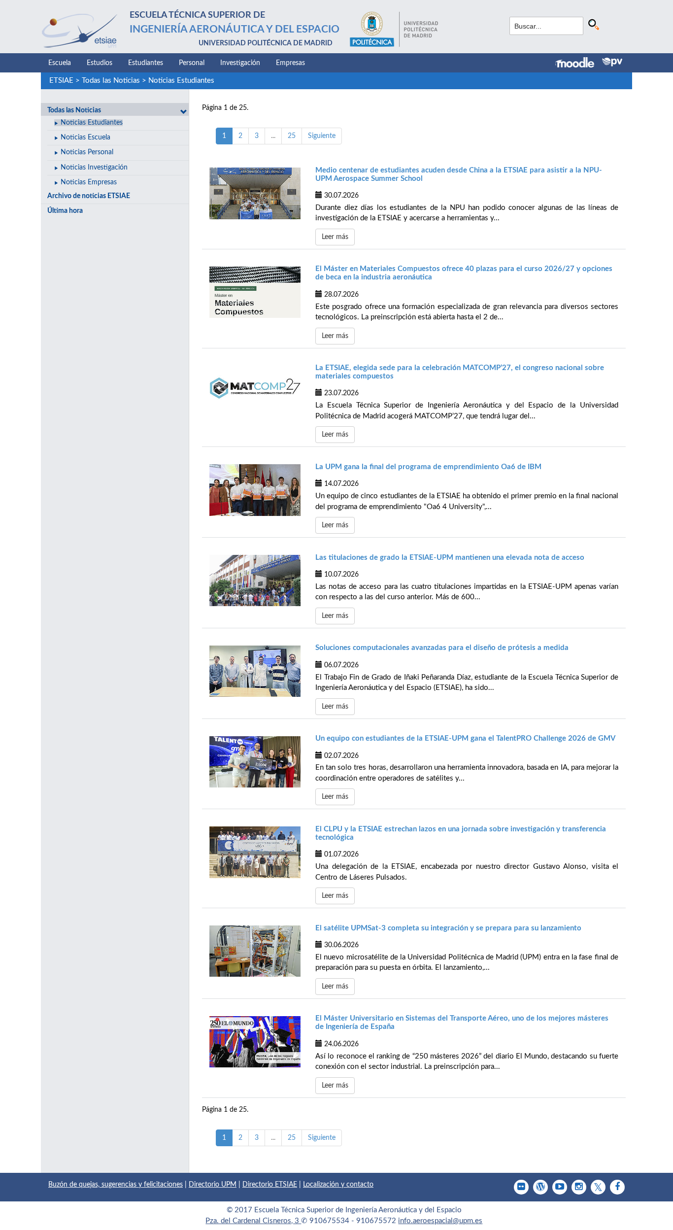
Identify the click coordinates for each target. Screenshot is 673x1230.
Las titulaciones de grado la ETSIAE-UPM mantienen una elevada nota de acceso (449, 557)
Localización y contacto (338, 1184)
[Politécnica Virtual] (612, 62)
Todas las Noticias (111, 80)
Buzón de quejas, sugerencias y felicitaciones (115, 1184)
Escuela (59, 63)
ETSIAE (61, 80)
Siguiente (322, 136)
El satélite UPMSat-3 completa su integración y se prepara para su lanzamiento (448, 928)
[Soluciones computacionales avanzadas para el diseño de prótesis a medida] (255, 671)
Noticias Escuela (85, 137)
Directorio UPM (212, 1184)
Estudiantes (145, 63)
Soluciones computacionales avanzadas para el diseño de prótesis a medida (442, 647)
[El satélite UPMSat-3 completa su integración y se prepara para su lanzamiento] (255, 951)
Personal (191, 63)
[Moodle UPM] (578, 63)
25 (292, 136)
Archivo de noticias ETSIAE (88, 196)
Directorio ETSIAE (269, 1184)
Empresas (290, 63)
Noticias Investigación (94, 167)
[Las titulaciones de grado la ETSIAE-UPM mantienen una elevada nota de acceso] (255, 580)
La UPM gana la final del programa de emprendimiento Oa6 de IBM (428, 467)
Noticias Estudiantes (181, 80)
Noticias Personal (87, 152)
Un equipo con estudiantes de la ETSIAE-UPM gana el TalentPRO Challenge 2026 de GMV (465, 738)
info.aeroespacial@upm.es (440, 1221)
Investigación (240, 63)
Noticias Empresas (89, 182)
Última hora (65, 210)
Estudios (99, 63)
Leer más (335, 237)
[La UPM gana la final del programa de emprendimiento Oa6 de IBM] (255, 489)
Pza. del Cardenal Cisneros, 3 (253, 1221)
